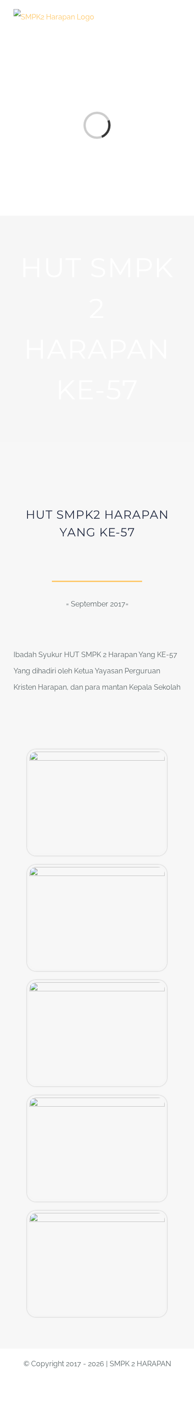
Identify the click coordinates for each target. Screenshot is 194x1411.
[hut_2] (97, 755)
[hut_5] (97, 1101)
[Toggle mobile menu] (176, 16)
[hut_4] (97, 985)
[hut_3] (97, 1216)
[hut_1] (97, 870)
